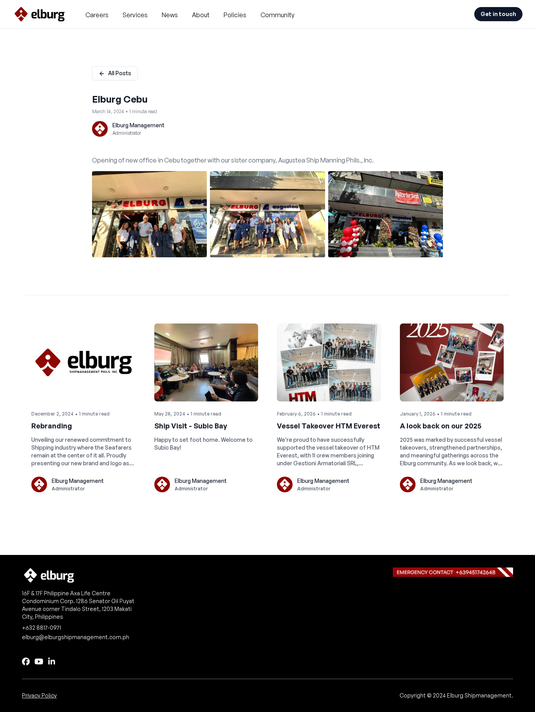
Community (277, 15)
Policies (235, 15)
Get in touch (498, 14)
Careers (96, 15)
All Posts (119, 73)
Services (135, 15)
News (170, 15)
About (201, 15)
